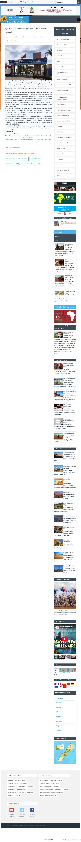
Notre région (23, 783)
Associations (21, 786)
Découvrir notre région (63, 692)
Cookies (37, 825)
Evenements (30, 786)
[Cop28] (65, 198)
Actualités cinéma (21, 789)
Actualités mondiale (45, 786)
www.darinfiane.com (11, 139)
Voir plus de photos (64, 672)
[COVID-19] (65, 211)
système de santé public (33, 164)
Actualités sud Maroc (56, 780)
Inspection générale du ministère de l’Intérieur (21, 153)
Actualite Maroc (44, 780)
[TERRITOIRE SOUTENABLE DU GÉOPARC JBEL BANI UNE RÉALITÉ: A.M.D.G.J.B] (65, 186)
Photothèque (60, 702)
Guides (57, 240)
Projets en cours (12, 792)
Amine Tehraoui (36, 159)
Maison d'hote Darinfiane (69, 245)
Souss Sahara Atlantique (47, 783)
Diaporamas (59, 707)
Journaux (59, 721)
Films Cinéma (60, 712)
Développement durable (46, 789)
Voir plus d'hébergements (65, 307)
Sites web (17, 795)
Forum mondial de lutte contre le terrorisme (51, 792)
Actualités (10, 780)
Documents (59, 716)
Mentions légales (28, 825)
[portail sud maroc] (14, 19)
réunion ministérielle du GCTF (48, 795)
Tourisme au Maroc (13, 783)
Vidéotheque (11, 789)
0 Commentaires (14, 41)
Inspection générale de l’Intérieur (16, 159)
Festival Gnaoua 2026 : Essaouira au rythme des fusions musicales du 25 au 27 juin (65, 612)
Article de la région (20, 780)
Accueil (9, 825)
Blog (21, 825)
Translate (78, 840)
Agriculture (58, 789)
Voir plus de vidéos (59, 659)
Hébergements (59, 232)
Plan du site (16, 825)
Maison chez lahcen (69, 260)
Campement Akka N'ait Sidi (69, 276)
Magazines (59, 726)
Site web (58, 730)
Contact (42, 825)
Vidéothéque (59, 698)
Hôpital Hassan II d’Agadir (14, 164)
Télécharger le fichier (12, 37)
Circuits (57, 236)
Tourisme (65, 789)
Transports (56, 786)
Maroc (57, 783)
